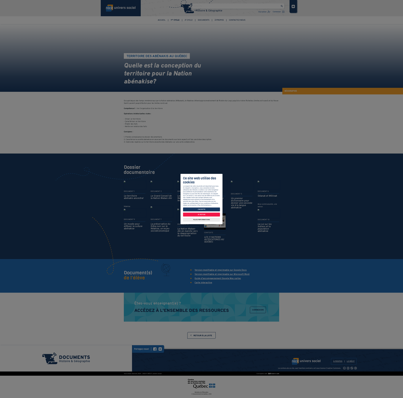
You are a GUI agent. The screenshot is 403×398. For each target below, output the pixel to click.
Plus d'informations (201, 220)
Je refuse (201, 214)
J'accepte (201, 209)
